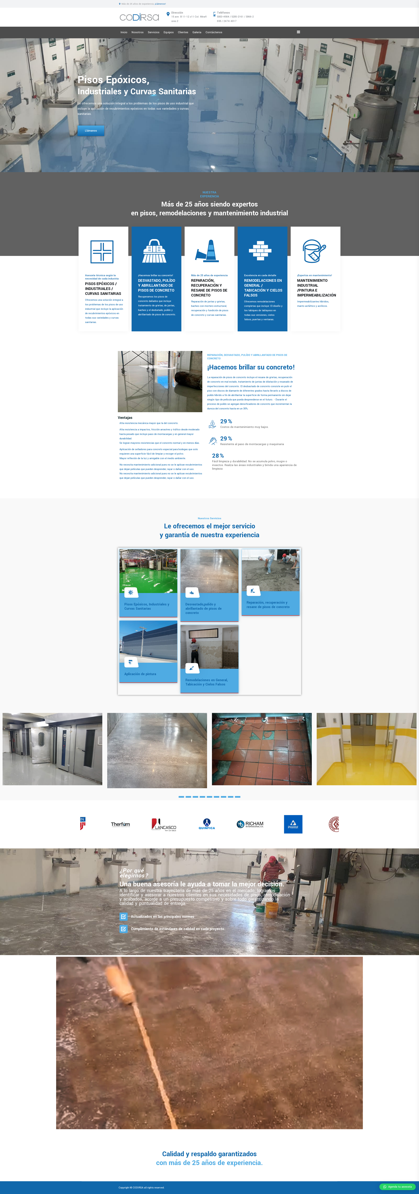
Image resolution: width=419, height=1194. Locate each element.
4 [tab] (202, 797)
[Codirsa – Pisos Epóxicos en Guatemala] (139, 17)
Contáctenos (214, 32)
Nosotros (138, 32)
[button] (415, 105)
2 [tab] (188, 797)
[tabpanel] (52, 749)
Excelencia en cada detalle (260, 275)
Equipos (169, 32)
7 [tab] (223, 797)
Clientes (183, 32)
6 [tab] (216, 797)
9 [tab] (237, 797)
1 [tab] (181, 797)
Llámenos (91, 128)
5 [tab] (209, 797)
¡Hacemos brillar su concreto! (155, 275)
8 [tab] (230, 797)
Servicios (153, 32)
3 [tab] (195, 797)
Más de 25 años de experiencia (209, 275)
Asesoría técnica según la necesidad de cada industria (102, 277)
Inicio (123, 32)
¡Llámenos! (160, 3)
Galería (196, 32)
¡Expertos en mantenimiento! (314, 275)
